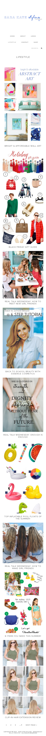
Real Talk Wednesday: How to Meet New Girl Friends (23, 302)
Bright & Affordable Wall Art (23, 146)
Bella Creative (14, 733)
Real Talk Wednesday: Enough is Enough (23, 436)
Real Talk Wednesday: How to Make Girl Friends (23, 567)
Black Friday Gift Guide (23, 247)
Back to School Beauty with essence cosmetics (23, 372)
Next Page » (31, 725)
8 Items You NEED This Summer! (23, 636)
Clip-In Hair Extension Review (23, 717)
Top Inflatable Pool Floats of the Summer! (23, 517)
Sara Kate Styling (23, 16)
